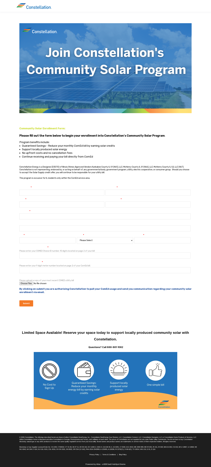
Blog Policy (123, 454)
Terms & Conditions (109, 454)
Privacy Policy (94, 454)
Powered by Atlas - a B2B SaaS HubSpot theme (105, 464)
